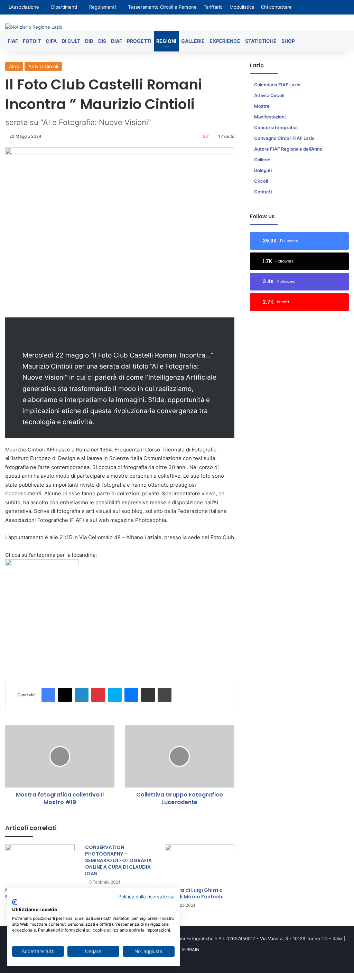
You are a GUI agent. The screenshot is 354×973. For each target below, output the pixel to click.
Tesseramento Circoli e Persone (162, 7)
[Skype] (115, 695)
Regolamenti (102, 7)
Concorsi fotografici (275, 127)
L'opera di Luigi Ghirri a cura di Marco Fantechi (194, 893)
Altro (14, 66)
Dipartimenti (64, 7)
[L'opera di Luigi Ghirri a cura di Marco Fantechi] (199, 863)
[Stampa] (164, 695)
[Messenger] (131, 695)
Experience (224, 41)
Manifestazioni (270, 117)
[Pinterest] (98, 695)
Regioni (166, 41)
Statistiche (261, 41)
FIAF (13, 41)
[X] (65, 695)
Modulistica (242, 7)
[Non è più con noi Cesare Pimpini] (40, 863)
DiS (102, 41)
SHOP (288, 41)
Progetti (139, 41)
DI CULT (71, 41)
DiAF (116, 41)
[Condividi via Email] (148, 695)
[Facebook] (48, 695)
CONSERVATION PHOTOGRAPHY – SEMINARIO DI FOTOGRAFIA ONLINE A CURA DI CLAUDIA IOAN (118, 860)
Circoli (261, 181)
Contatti (263, 191)
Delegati (263, 170)
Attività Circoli (43, 66)
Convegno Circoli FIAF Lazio (284, 138)
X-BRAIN (190, 949)
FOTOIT (32, 41)
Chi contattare (276, 7)
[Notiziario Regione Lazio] (34, 27)
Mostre (262, 106)
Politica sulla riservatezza (146, 896)
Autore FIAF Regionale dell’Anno (288, 149)
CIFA (51, 41)
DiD (89, 41)
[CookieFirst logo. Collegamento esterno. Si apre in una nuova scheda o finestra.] (14, 902)
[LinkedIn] (81, 695)
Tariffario (213, 7)
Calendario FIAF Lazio (277, 84)
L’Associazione (24, 7)
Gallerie (193, 41)
